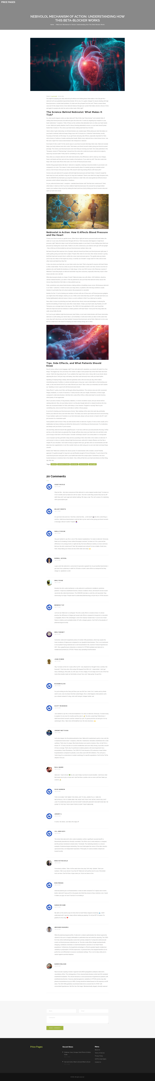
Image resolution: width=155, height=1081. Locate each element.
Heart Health (54, 96)
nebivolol (53, 464)
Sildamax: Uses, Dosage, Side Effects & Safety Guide (77, 1053)
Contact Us (98, 1062)
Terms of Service (100, 1053)
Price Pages (8, 2)
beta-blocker (74, 464)
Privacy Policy (99, 1056)
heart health (93, 464)
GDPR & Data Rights (100, 1059)
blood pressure (83, 464)
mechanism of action (63, 464)
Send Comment (55, 1028)
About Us (97, 1050)
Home (52, 24)
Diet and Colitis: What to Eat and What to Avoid (77, 1062)
